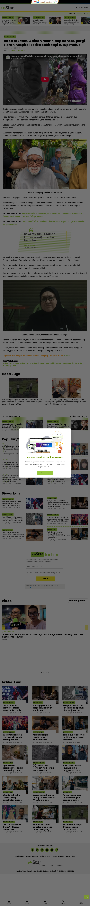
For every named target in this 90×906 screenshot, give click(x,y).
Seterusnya (45, 473)
